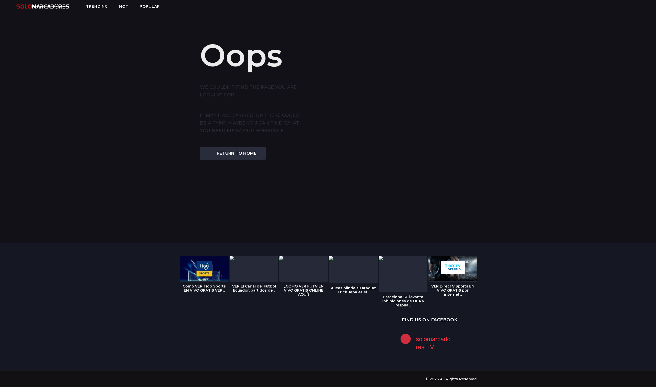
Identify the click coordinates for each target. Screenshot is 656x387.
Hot (123, 6)
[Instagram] (192, 379)
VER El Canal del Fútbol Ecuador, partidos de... (254, 288)
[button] (8, 6)
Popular (150, 6)
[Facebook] (181, 379)
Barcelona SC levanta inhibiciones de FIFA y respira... (403, 301)
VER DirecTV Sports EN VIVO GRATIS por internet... (452, 290)
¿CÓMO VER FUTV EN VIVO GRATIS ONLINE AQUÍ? (304, 290)
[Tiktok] (213, 379)
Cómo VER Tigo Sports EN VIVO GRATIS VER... (204, 288)
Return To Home (237, 153)
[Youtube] (202, 379)
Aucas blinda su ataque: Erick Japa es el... (353, 290)
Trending (97, 6)
